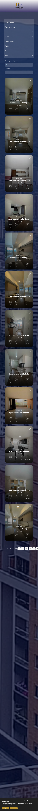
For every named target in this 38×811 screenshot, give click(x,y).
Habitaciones (9, 41)
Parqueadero (9, 51)
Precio (7, 56)
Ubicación (8, 32)
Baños (7, 46)
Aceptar (5, 808)
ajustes (15, 805)
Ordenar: (7, 68)
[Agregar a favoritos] (30, 80)
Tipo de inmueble (11, 27)
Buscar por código (10, 61)
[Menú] (7, 6)
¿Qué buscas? (9, 22)
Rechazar (13, 808)
